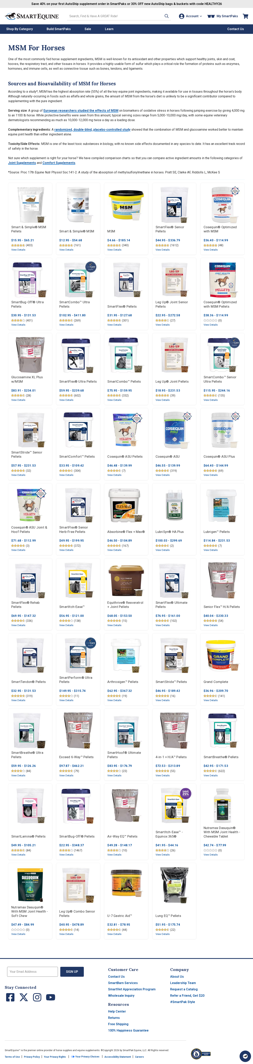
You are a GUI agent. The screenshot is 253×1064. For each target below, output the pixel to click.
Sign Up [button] (72, 972)
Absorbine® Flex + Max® (126, 532)
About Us (177, 976)
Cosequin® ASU (168, 456)
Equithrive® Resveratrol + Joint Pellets (125, 605)
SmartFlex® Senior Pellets (170, 229)
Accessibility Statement (117, 1056)
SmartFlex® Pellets (122, 306)
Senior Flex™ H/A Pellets (222, 607)
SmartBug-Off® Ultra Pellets (27, 304)
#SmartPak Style (182, 1002)
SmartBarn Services (123, 983)
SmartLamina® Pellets (28, 836)
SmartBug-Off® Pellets (76, 836)
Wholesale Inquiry (121, 995)
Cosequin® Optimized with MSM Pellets (220, 304)
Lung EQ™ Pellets (168, 916)
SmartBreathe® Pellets (221, 757)
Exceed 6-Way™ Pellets (76, 757)
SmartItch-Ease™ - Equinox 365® (169, 834)
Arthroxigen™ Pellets (122, 682)
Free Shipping (118, 1024)
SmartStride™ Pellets (171, 682)
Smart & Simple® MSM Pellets (28, 229)
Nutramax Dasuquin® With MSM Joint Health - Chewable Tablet (222, 832)
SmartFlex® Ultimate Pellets (172, 605)
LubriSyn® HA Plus (170, 532)
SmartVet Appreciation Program (132, 989)
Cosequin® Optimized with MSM (220, 229)
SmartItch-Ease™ (72, 607)
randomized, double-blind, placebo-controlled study (92, 129)
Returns (114, 1018)
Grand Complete (216, 682)
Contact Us (116, 976)
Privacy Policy (32, 1056)
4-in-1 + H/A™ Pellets (171, 757)
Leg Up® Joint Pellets (172, 381)
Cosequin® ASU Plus (219, 456)
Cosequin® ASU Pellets (125, 456)
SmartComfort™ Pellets (77, 456)
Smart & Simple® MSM (76, 231)
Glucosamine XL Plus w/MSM (27, 379)
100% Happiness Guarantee (128, 1030)
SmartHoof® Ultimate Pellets (124, 755)
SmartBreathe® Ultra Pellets (27, 755)
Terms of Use (12, 1056)
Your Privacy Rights (55, 1056)
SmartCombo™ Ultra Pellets (74, 304)
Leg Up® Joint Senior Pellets (172, 304)
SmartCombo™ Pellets (124, 381)
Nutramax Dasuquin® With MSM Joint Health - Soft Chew (29, 911)
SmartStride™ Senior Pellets (26, 455)
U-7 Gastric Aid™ (119, 916)
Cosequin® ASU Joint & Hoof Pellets (29, 530)
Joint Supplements (22, 163)
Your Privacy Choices (87, 1056)
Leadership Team (183, 983)
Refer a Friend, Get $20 (187, 995)
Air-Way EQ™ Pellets (122, 836)
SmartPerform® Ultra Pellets (75, 680)
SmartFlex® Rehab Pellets (25, 605)
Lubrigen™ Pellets (217, 532)
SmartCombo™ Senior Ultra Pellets (220, 379)
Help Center (117, 1011)
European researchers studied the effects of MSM (80, 110)
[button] (166, 16)
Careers (139, 1056)
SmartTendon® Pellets (28, 682)
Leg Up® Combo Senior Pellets (77, 914)
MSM (111, 231)
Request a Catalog (184, 989)
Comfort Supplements (58, 163)
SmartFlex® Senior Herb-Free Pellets (73, 530)
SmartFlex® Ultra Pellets (78, 381)
